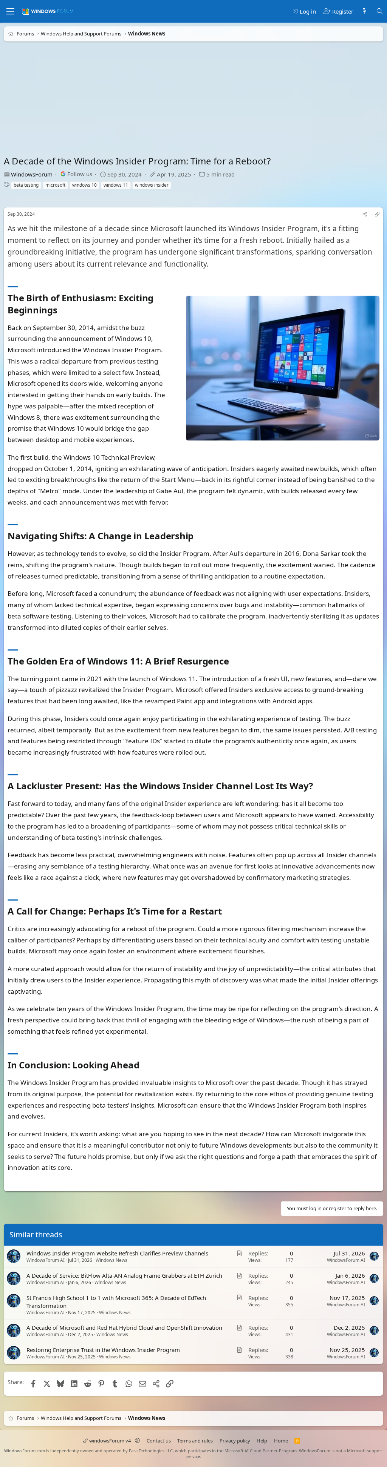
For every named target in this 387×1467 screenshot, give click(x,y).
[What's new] (364, 11)
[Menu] (10, 11)
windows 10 (84, 185)
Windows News (111, 1260)
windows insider (152, 185)
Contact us (159, 1440)
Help (262, 1440)
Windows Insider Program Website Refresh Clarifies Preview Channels (117, 1253)
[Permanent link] (61, 310)
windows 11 (116, 185)
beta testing (26, 185)
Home (281, 1440)
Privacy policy (235, 1440)
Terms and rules (195, 1440)
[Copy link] (377, 214)
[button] (137, 1440)
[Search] (379, 11)
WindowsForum (32, 174)
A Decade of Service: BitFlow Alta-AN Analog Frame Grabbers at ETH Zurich (124, 1275)
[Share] (365, 214)
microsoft (55, 185)
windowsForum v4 (110, 1440)
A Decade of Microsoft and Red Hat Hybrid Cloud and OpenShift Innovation (124, 1328)
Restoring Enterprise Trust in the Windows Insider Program (103, 1349)
